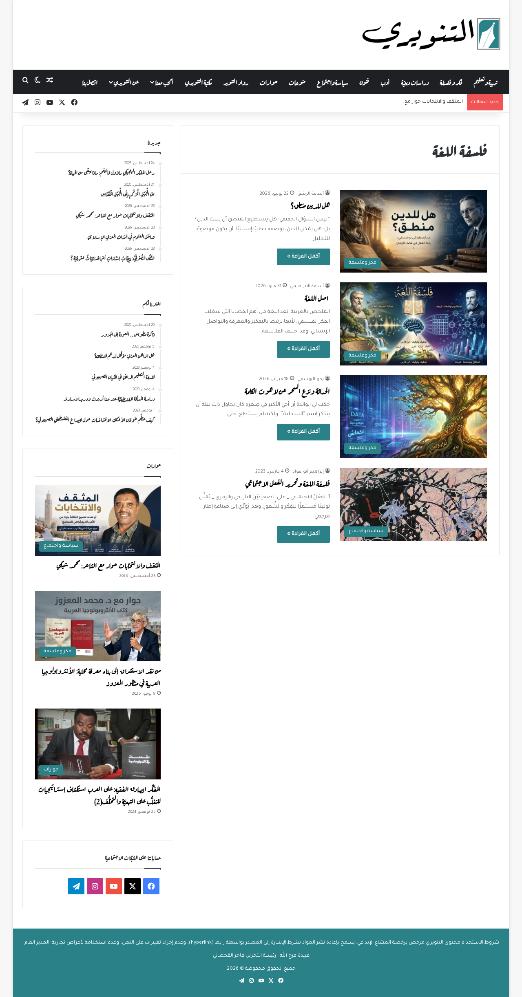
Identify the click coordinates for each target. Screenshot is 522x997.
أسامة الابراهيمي (307, 286)
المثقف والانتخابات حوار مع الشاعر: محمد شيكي (410, 102)
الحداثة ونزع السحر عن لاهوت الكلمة (287, 390)
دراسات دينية (415, 82)
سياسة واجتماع (332, 82)
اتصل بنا (90, 82)
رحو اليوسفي (310, 379)
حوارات (268, 82)
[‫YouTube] (114, 886)
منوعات (297, 82)
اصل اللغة (317, 298)
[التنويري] (431, 34)
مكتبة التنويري (198, 82)
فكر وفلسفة (451, 82)
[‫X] (132, 886)
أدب (385, 82)
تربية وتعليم (485, 82)
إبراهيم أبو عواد (308, 471)
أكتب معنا (164, 82)
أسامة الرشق (310, 193)
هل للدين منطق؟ (310, 205)
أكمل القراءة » (303, 257)
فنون (364, 82)
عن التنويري (126, 82)
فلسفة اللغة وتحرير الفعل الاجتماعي (287, 483)
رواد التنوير (235, 82)
